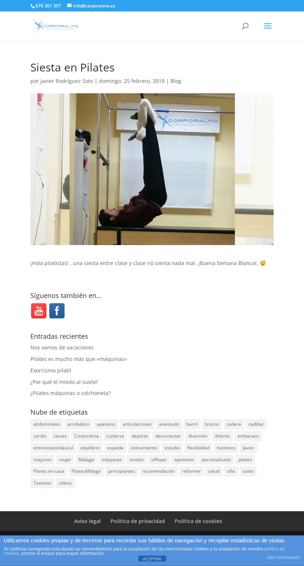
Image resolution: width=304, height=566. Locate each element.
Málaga (86, 459)
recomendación (158, 471)
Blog (176, 80)
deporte (140, 436)
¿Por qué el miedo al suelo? (64, 381)
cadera (234, 424)
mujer (65, 459)
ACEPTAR (152, 559)
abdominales (46, 424)
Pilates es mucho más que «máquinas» (78, 358)
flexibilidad (198, 448)
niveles (136, 459)
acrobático (78, 424)
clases (60, 436)
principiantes (121, 471)
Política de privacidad (137, 521)
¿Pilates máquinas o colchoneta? (70, 392)
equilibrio (90, 448)
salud (213, 471)
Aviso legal (87, 521)
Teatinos (42, 483)
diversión (197, 436)
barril (192, 424)
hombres (226, 448)
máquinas (112, 459)
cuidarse (115, 436)
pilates (245, 459)
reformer (191, 471)
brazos (212, 424)
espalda (115, 448)
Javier (248, 448)
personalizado (216, 459)
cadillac (256, 424)
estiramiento (144, 448)
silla (231, 471)
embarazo (248, 436)
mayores (42, 459)
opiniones (184, 459)
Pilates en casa (48, 471)
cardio (39, 436)
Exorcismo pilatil (50, 370)
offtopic (159, 459)
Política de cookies (198, 521)
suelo (248, 471)
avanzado (169, 424)
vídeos (65, 483)
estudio (172, 448)
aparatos (106, 424)
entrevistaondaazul (53, 448)
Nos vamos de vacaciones (62, 347)
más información (283, 557)
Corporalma (86, 436)
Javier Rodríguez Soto (66, 80)
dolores (222, 436)
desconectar (168, 436)
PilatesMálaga (86, 471)
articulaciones (137, 424)
